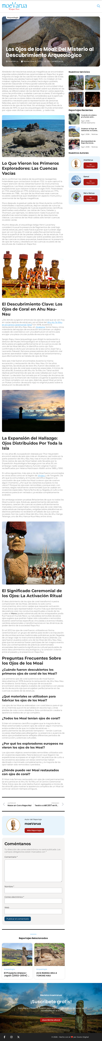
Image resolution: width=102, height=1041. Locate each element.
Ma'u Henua (89, 193)
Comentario (11, 857)
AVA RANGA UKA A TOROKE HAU (46, 974)
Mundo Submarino (88, 123)
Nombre (9, 886)
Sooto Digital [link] (83, 1037)
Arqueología (12, 17)
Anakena (40, 327)
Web (6, 907)
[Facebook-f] (4, 1036)
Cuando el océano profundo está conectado (89, 117)
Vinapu (41, 475)
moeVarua (33, 824)
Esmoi (86, 176)
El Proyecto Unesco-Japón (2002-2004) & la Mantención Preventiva (16, 977)
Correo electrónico (14, 897)
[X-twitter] (18, 1036)
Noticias (95, 134)
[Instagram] (11, 1036)
